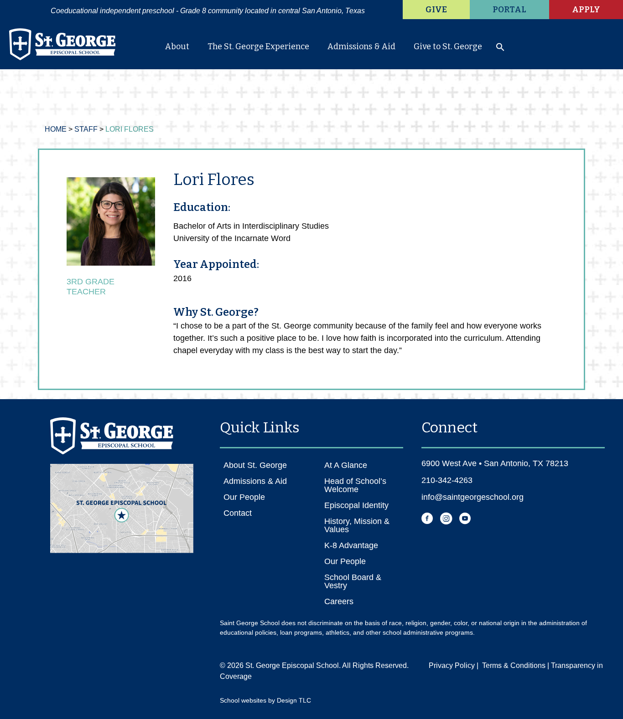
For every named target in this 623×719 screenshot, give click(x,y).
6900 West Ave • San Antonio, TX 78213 (494, 463)
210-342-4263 (446, 480)
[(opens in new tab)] (121, 507)
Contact (237, 513)
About (177, 46)
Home (56, 129)
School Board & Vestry (352, 581)
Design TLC (294, 700)
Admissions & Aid (361, 46)
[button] (500, 49)
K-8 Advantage (351, 545)
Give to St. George (448, 46)
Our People (244, 497)
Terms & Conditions (513, 665)
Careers (338, 601)
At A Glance (345, 465)
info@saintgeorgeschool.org (472, 497)
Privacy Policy (452, 665)
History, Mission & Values (356, 525)
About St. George (255, 465)
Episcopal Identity (356, 505)
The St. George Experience (258, 46)
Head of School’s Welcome (355, 485)
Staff (86, 129)
